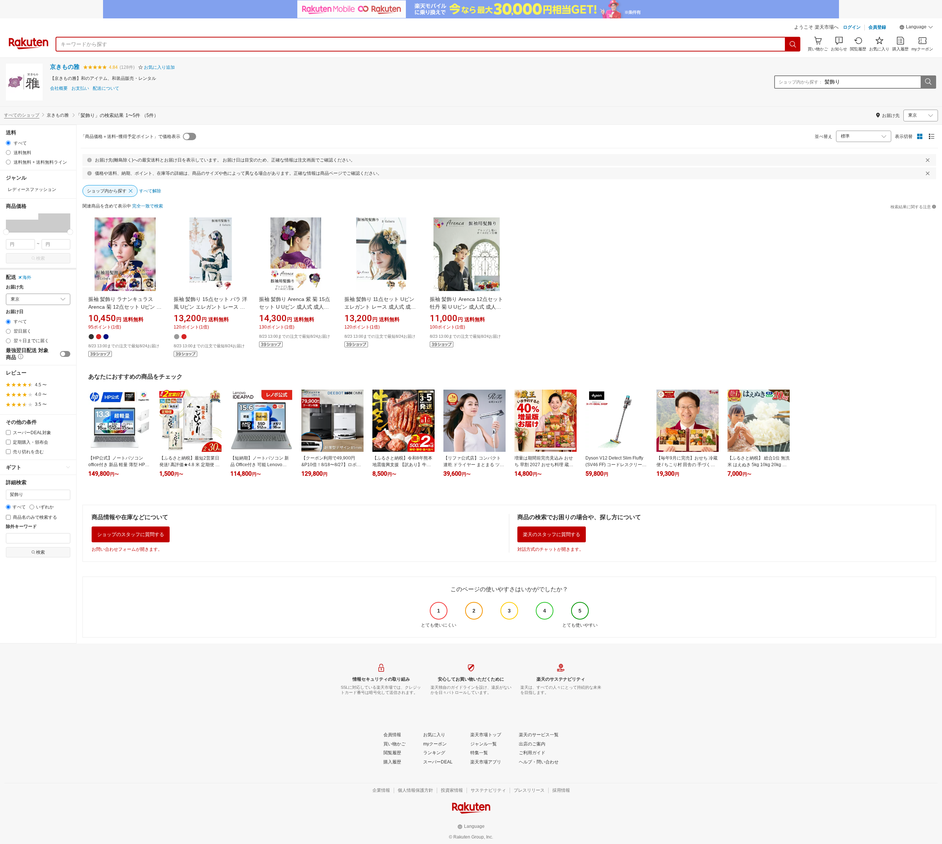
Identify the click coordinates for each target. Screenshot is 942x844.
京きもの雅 (64, 67)
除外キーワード (21, 526)
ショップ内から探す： (801, 82)
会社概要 (59, 88)
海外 (26, 277)
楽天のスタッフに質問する (551, 534)
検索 (40, 258)
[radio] (8, 143)
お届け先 (15, 287)
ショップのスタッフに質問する (130, 534)
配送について (106, 88)
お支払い (80, 88)
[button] (916, 28)
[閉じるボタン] (927, 160)
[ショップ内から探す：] (928, 82)
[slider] (6, 232)
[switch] (65, 354)
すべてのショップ (21, 115)
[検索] (793, 44)
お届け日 (15, 311)
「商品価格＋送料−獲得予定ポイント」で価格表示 (130, 136)
